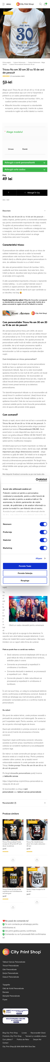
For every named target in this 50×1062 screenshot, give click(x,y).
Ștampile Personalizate (11, 996)
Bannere (6, 992)
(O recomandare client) (17, 76)
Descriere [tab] (7, 211)
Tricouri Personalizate (11, 965)
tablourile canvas (11, 776)
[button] (25, 162)
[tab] (25, 803)
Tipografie (6, 984)
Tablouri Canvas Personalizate (14, 962)
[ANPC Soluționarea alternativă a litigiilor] (25, 1011)
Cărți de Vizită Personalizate (13, 988)
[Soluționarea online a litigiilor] (25, 1020)
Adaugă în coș (33, 193)
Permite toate (25, 566)
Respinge (25, 580)
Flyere (5, 999)
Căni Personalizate (10, 969)
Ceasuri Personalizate (11, 977)
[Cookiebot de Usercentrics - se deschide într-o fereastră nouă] (36, 480)
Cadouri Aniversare (19, 62)
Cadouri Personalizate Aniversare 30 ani (21, 64)
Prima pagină (7, 62)
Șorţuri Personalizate (10, 973)
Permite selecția (25, 573)
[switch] (43, 532)
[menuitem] (10, 1032)
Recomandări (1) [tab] (9, 803)
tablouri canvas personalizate (29, 792)
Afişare (39, 558)
